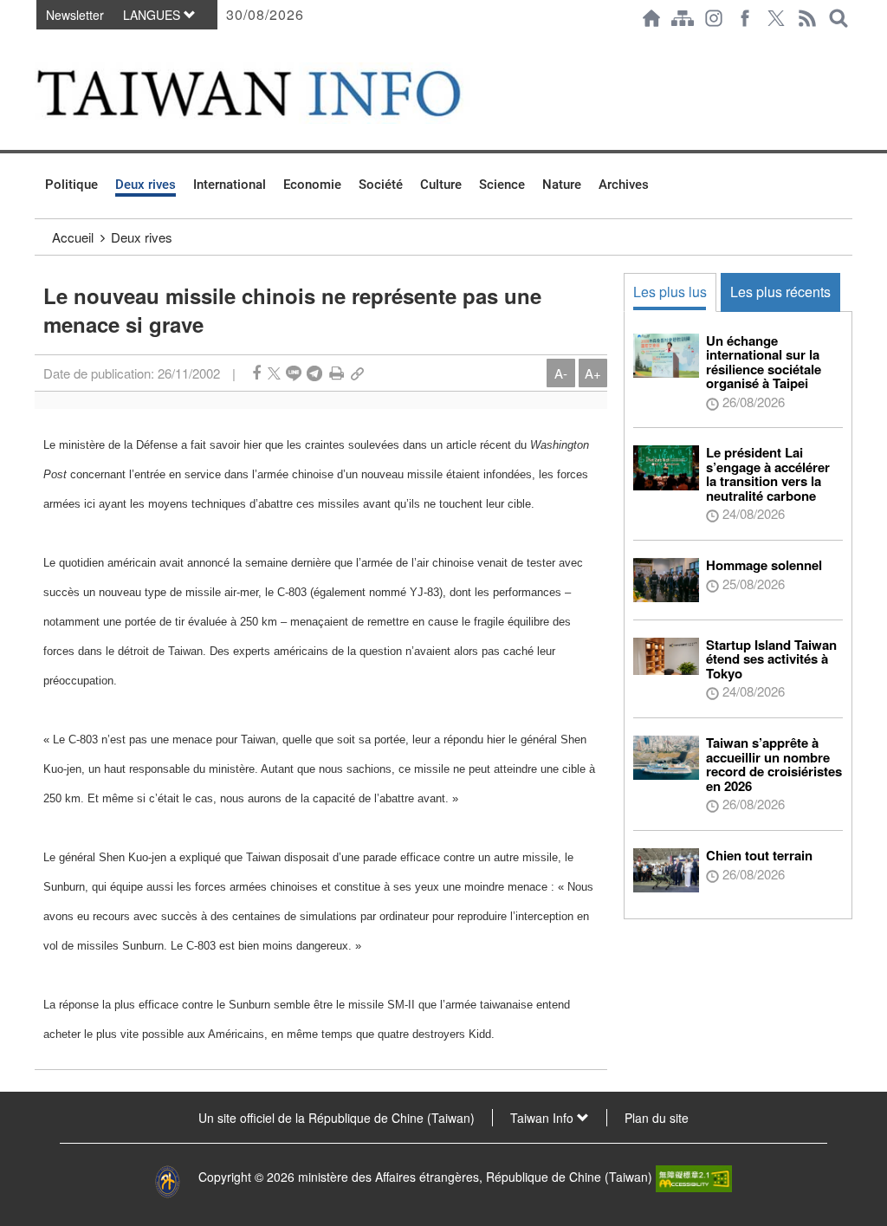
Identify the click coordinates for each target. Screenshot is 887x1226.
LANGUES (153, 14)
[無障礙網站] (694, 1176)
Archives (624, 184)
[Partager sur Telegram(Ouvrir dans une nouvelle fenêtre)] (314, 373)
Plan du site (657, 1117)
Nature (561, 184)
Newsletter (75, 14)
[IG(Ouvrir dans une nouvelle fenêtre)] (714, 18)
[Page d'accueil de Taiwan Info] (651, 18)
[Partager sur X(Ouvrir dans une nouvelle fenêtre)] (274, 373)
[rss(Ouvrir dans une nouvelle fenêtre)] (807, 18)
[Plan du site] (682, 18)
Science (502, 184)
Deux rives (145, 184)
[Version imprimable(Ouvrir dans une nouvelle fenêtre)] (336, 373)
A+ (593, 373)
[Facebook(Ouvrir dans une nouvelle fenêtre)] (745, 18)
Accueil (73, 237)
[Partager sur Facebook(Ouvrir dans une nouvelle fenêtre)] (256, 373)
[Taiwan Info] (276, 93)
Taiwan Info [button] (543, 1117)
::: (40, 45)
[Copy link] (357, 373)
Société (381, 184)
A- (560, 373)
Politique (71, 184)
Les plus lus (670, 292)
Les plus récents (780, 292)
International (229, 184)
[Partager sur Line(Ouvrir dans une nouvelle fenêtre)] (293, 373)
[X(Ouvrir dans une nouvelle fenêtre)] (776, 18)
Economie (312, 184)
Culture (441, 184)
